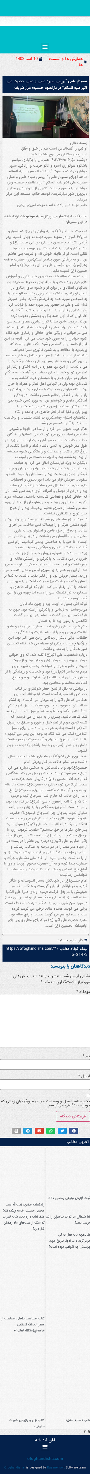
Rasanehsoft (56, 1467)
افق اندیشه (45, 1440)
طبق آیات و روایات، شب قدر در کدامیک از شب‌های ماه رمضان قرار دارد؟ (23, 1222)
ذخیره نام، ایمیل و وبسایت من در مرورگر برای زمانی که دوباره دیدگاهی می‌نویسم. (45, 1103)
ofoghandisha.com (45, 1458)
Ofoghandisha (14, 1467)
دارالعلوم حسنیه (70, 940)
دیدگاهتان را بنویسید (70, 966)
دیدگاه (83, 992)
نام (86, 1056)
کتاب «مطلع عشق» (78, 1420)
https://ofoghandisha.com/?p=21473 (47, 952)
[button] (45, 47)
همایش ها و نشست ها (66, 62)
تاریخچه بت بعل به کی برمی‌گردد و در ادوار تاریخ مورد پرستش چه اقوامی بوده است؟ (69, 1240)
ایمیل (84, 1076)
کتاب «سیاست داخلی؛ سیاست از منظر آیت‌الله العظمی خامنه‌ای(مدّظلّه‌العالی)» (22, 1324)
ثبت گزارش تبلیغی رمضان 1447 (69, 1198)
